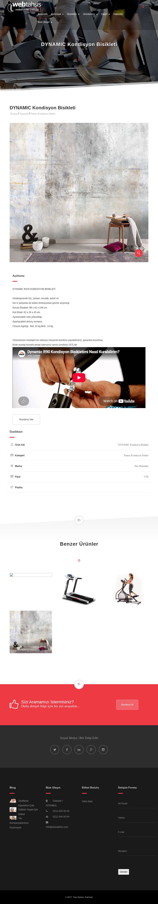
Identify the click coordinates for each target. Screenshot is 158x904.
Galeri (104, 14)
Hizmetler (72, 14)
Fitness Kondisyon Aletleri (43, 113)
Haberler (118, 14)
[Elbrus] (24, 5)
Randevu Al (127, 704)
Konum (13, 113)
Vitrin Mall (87, 801)
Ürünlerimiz (89, 14)
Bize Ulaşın (44, 22)
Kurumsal (56, 14)
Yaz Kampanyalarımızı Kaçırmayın (19, 823)
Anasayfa (43, 14)
